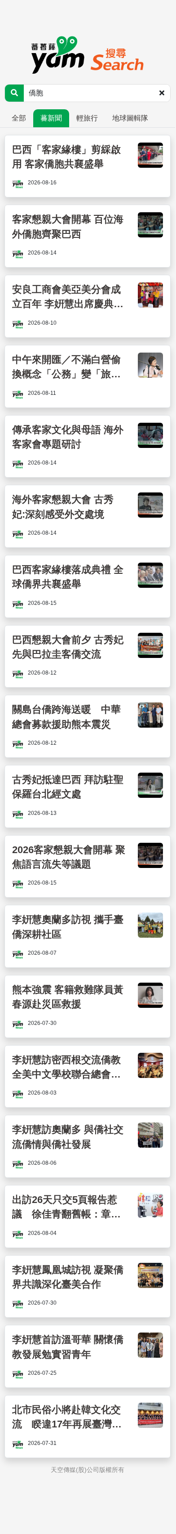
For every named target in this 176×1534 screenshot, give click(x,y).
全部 (19, 118)
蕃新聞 (51, 118)
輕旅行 (87, 118)
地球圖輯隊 (130, 118)
